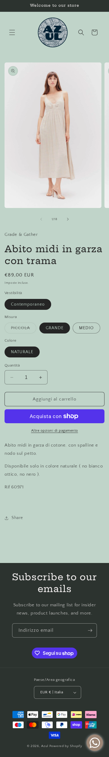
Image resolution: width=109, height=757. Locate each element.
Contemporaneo (28, 304)
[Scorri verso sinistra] (41, 219)
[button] (12, 32)
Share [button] (17, 517)
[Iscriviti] (90, 630)
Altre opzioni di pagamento (54, 431)
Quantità (12, 365)
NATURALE (22, 352)
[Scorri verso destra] (67, 219)
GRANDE (55, 328)
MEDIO (86, 328)
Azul (44, 746)
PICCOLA (23, 329)
